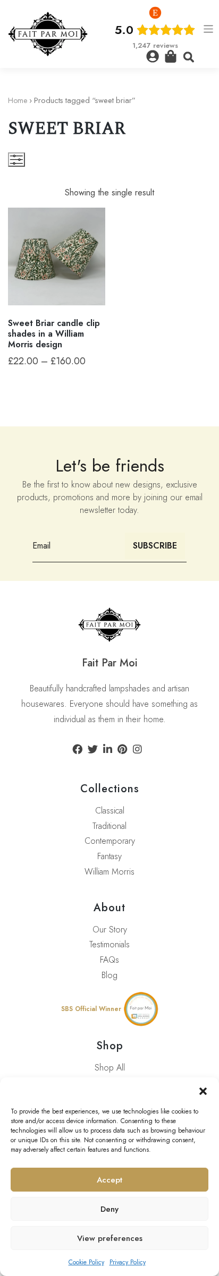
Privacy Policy (128, 1262)
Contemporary (110, 841)
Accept (109, 1180)
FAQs (109, 960)
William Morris (109, 872)
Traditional (109, 826)
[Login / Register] (152, 56)
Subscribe (155, 545)
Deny (109, 1209)
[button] (203, 1090)
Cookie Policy (86, 1262)
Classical (109, 810)
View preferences (109, 1238)
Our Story (109, 929)
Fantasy (109, 856)
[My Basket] (170, 56)
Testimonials (109, 944)
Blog (109, 975)
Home (17, 100)
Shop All (110, 1067)
